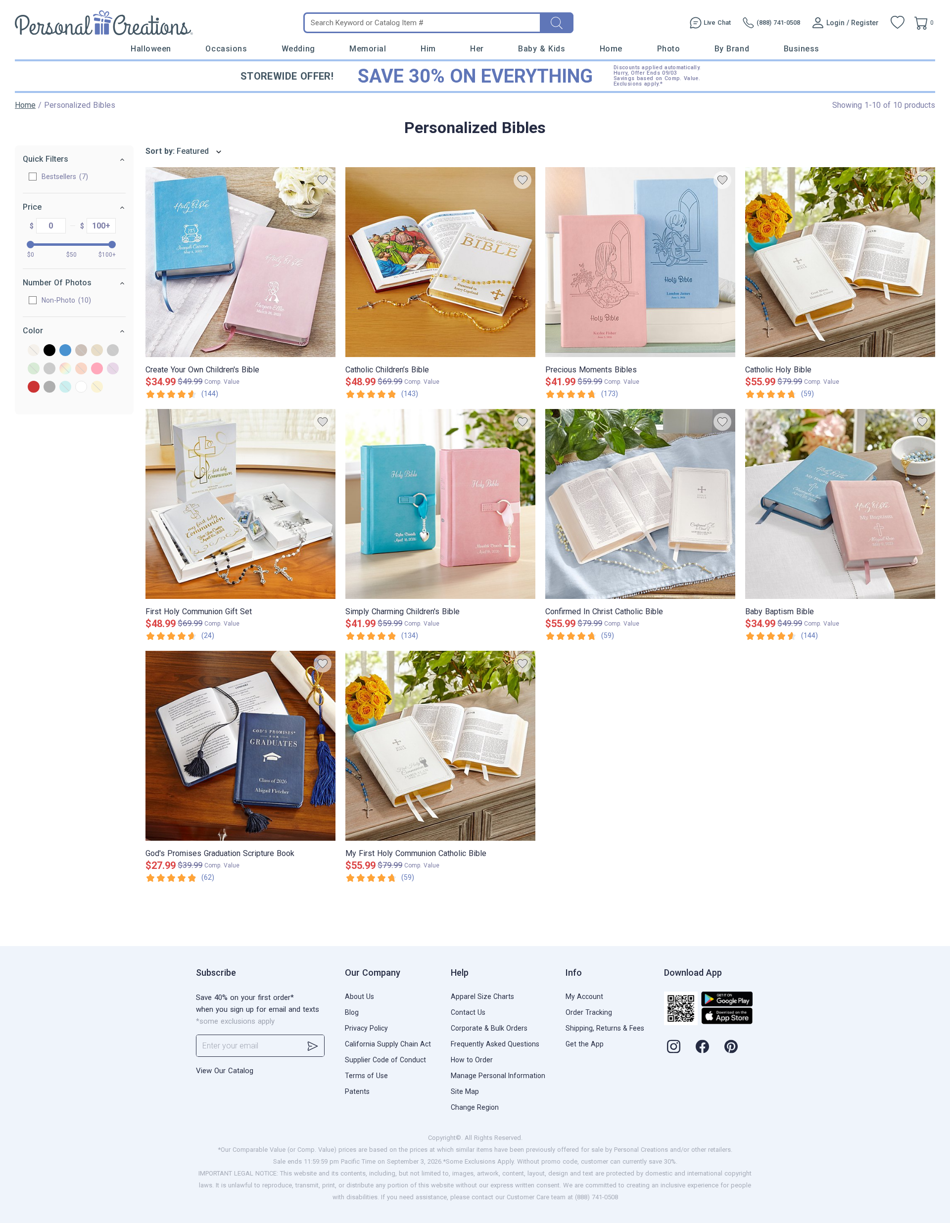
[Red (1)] (34, 387)
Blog (352, 1012)
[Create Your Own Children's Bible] (240, 262)
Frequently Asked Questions (495, 1044)
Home (611, 48)
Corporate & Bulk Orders (489, 1028)
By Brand (731, 48)
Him (428, 48)
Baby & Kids (541, 48)
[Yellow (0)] (97, 387)
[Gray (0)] (113, 351)
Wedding (298, 48)
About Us (359, 996)
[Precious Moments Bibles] (640, 262)
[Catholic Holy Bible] (840, 262)
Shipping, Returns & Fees (605, 1028)
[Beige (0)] (34, 351)
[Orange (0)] (81, 369)
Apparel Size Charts (482, 996)
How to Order (472, 1060)
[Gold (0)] (97, 351)
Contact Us (468, 1012)
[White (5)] (81, 387)
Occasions (226, 48)
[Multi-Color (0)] (65, 369)
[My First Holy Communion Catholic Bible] (440, 746)
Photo (668, 48)
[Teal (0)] (65, 387)
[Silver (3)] (49, 387)
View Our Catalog (224, 1070)
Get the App (585, 1044)
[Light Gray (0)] (49, 369)
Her (477, 48)
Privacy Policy (366, 1028)
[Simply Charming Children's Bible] (440, 504)
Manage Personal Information (498, 1076)
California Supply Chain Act (388, 1044)
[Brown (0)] (81, 351)
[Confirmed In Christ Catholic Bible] (640, 504)
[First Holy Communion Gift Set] (240, 504)
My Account (584, 996)
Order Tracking (589, 1012)
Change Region (475, 1107)
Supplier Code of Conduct (385, 1060)
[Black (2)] (49, 351)
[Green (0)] (34, 369)
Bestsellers (64, 177)
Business (801, 48)
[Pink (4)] (97, 369)
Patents (357, 1091)
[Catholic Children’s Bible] (440, 262)
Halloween (151, 48)
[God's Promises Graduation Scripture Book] (240, 746)
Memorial (367, 48)
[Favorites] (897, 23)
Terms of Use (366, 1076)
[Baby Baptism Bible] (840, 504)
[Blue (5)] (65, 351)
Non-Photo (65, 300)
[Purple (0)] (113, 369)
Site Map (465, 1091)
